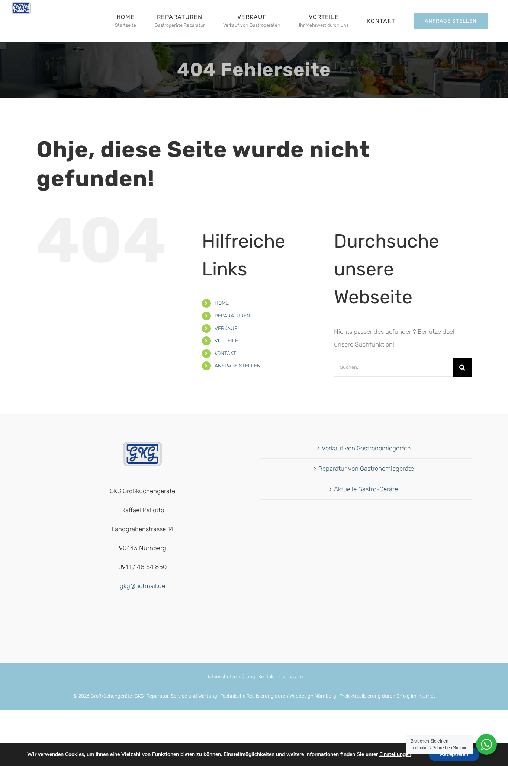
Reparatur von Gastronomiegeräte (366, 468)
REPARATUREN (232, 316)
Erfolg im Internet (415, 696)
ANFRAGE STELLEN (238, 366)
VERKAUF (226, 328)
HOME (222, 303)
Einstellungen (395, 754)
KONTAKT (225, 353)
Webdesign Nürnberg (312, 696)
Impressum (291, 676)
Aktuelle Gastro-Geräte (366, 489)
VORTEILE (226, 341)
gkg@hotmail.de (142, 586)
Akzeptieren (454, 754)
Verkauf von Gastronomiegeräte (366, 448)
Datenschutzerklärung (230, 676)
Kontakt (266, 676)
